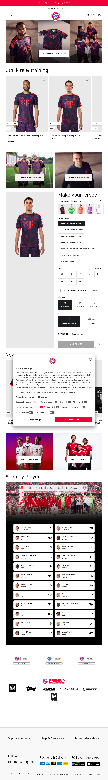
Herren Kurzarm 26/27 (71, 223)
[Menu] (7, 15)
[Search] (12, 15)
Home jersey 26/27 (78, 460)
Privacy (79, 775)
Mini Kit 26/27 (67, 262)
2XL (62, 282)
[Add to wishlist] (44, 79)
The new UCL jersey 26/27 (54, 53)
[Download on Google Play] (78, 764)
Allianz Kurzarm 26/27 (71, 230)
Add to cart (76, 344)
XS (62, 274)
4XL (80, 282)
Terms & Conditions (60, 775)
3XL (71, 282)
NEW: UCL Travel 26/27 (78, 178)
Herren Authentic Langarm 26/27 (77, 249)
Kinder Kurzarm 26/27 (71, 255)
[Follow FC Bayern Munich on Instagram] (21, 762)
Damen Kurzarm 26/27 (71, 236)
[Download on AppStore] (93, 764)
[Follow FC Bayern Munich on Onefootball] (32, 762)
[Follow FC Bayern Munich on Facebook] (9, 762)
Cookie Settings (94, 775)
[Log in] (87, 15)
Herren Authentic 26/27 (72, 243)
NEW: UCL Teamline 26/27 (29, 178)
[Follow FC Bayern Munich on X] (26, 762)
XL (98, 274)
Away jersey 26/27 (29, 460)
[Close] (105, 3)
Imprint (41, 775)
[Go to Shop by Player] (54, 503)
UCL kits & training (27, 70)
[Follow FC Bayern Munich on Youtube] (15, 762)
